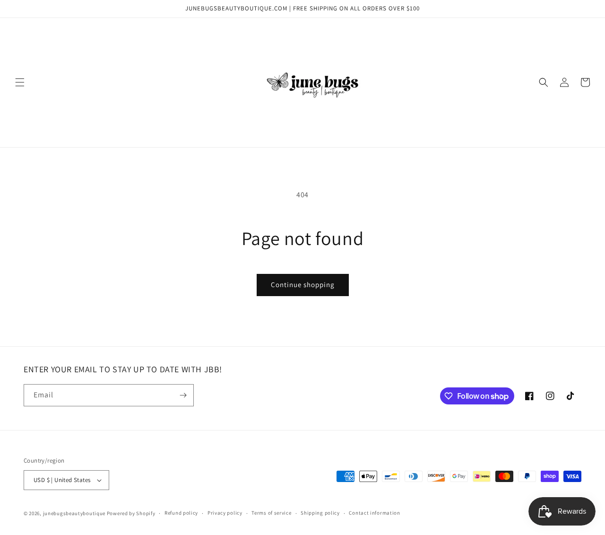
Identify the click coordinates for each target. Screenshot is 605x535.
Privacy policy (224, 512)
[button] (19, 82)
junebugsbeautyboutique (74, 513)
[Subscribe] (183, 395)
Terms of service (271, 512)
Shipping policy (320, 512)
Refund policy (181, 512)
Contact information (374, 512)
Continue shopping (303, 284)
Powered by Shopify (131, 513)
